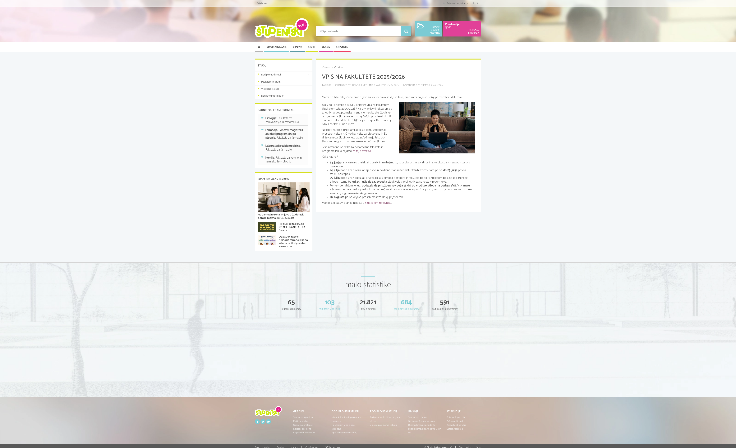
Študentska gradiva (303, 417)
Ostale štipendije (455, 428)
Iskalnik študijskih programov (346, 417)
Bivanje (326, 47)
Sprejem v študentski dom (421, 421)
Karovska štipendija (456, 425)
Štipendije (342, 47)
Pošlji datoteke (300, 421)
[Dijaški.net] (268, 412)
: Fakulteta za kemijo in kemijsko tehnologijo (283, 159)
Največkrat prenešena (304, 432)
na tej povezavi (361, 150)
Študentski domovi (417, 417)
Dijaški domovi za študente (421, 425)
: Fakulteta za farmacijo (284, 133)
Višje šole (336, 428)
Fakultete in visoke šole (343, 425)
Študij (311, 47)
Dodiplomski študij (271, 74)
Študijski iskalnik (276, 47)
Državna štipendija (456, 421)
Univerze (336, 421)
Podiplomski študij (271, 81)
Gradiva (297, 47)
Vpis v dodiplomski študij (344, 432)
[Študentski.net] (282, 28)
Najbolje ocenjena (302, 428)
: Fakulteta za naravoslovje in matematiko (282, 120)
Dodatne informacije (272, 95)
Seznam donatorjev (303, 425)
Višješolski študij (270, 88)
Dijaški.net (262, 3)
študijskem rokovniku (378, 202)
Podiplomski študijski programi (385, 417)
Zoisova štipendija (456, 417)
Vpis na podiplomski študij (383, 425)
